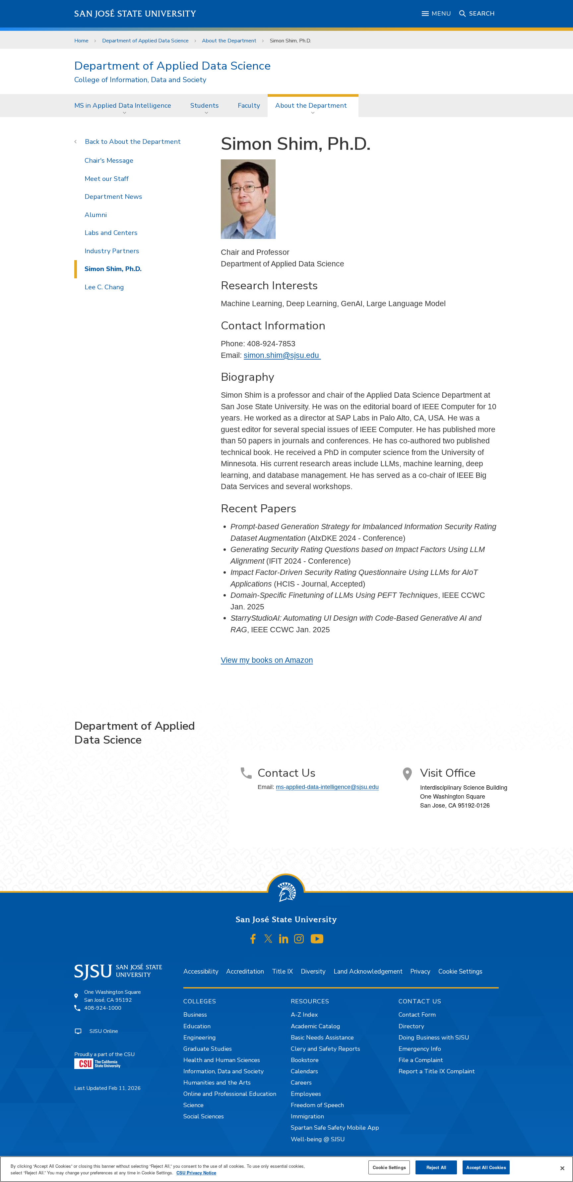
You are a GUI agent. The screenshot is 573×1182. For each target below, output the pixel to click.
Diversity (313, 971)
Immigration (307, 1116)
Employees (306, 1094)
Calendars (304, 1071)
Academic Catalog (315, 1026)
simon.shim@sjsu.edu (282, 355)
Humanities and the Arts (217, 1083)
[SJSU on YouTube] (316, 938)
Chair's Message (109, 160)
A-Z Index (304, 1015)
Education (197, 1026)
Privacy (420, 971)
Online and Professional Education (229, 1094)
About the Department (229, 40)
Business (195, 1015)
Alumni (96, 214)
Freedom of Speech (317, 1105)
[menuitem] (125, 105)
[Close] (562, 1168)
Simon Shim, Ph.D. (113, 268)
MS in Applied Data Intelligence (122, 105)
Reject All (436, 1167)
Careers (301, 1083)
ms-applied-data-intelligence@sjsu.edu (327, 787)
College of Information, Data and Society (140, 80)
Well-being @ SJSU (318, 1139)
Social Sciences (203, 1116)
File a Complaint (421, 1060)
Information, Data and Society (223, 1071)
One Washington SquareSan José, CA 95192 (112, 996)
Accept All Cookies (486, 1167)
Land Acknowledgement (368, 971)
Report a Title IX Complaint (437, 1071)
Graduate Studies (207, 1049)
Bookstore (305, 1060)
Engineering (199, 1037)
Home (81, 40)
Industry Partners (112, 251)
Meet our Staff (107, 178)
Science (193, 1105)
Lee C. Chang (104, 287)
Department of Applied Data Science (145, 40)
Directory (411, 1026)
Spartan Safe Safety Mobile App (335, 1128)
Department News (113, 196)
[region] (286, 1169)
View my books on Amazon (267, 660)
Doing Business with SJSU (434, 1037)
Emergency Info (420, 1049)
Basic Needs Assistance (322, 1037)
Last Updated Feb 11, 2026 (107, 1088)
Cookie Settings (460, 971)
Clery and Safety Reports (325, 1049)
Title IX (282, 971)
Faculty (249, 105)
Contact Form (417, 1015)
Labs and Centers (111, 232)
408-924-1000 (102, 1008)
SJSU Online (104, 1031)
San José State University (135, 14)
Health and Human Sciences (221, 1060)
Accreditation (245, 971)
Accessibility (201, 971)
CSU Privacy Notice (196, 1172)
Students (204, 105)
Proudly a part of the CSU (104, 1054)
